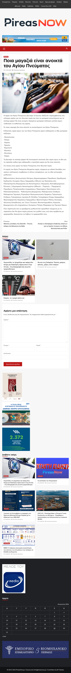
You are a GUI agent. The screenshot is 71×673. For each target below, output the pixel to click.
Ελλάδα (21, 2)
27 (35, 628)
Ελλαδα (6, 56)
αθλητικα (40, 476)
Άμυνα (41, 2)
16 (64, 620)
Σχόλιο (6, 320)
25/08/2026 (41, 267)
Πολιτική (35, 2)
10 (7, 620)
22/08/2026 (7, 300)
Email (38, 345)
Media (24, 6)
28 (45, 628)
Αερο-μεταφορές (50, 2)
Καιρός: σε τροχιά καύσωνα (14, 298)
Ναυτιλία (28, 2)
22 (54, 624)
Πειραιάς (14, 2)
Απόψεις (59, 2)
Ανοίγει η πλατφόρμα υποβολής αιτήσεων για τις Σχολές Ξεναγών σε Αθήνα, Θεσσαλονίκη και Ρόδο (52, 225)
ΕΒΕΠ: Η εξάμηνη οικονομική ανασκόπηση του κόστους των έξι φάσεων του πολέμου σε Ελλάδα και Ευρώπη (18, 550)
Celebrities (30, 6)
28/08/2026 (7, 271)
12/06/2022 (8, 70)
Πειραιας (6, 508)
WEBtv (37, 6)
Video (54, 6)
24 (7, 628)
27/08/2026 (41, 521)
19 (26, 624)
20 (35, 624)
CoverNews (51, 670)
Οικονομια (6, 543)
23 (64, 624)
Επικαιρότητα (6, 2)
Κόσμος (66, 2)
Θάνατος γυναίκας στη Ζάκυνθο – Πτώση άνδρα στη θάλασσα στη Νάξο (18, 224)
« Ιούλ (4, 636)
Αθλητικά (17, 6)
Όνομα (6, 345)
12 (26, 620)
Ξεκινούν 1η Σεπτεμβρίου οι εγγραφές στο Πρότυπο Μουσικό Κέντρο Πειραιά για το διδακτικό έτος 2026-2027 (17, 515)
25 (16, 628)
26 (26, 628)
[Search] (67, 48)
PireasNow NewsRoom (19, 70)
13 (35, 620)
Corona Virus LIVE (46, 6)
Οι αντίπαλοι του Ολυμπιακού (47, 480)
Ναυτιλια (40, 508)
